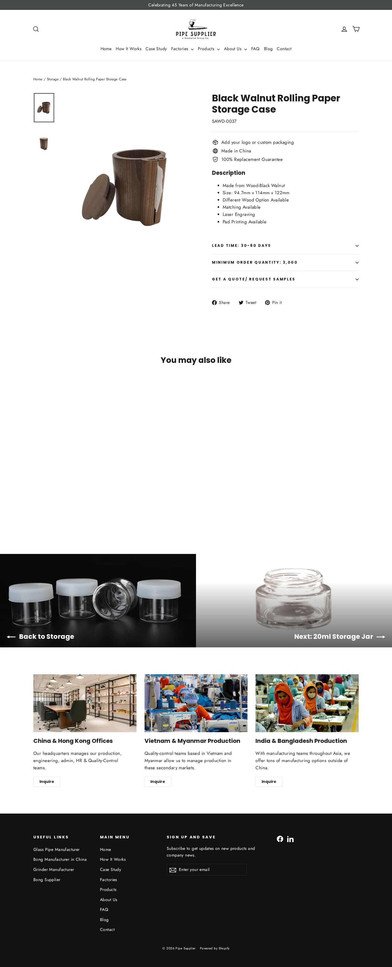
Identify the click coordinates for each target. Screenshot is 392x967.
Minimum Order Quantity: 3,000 (255, 262)
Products (207, 49)
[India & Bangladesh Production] (307, 703)
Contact (284, 49)
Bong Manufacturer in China (60, 859)
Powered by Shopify (215, 948)
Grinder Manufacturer (53, 869)
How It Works (128, 49)
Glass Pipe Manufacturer (56, 849)
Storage (53, 79)
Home (106, 49)
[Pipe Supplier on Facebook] (280, 838)
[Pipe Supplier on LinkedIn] (290, 838)
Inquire (46, 781)
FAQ (255, 49)
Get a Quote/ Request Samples (253, 279)
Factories (180, 49)
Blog (268, 49)
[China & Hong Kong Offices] (85, 703)
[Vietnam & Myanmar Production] (196, 703)
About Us (233, 49)
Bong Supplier (47, 880)
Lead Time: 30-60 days (241, 245)
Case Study (156, 49)
